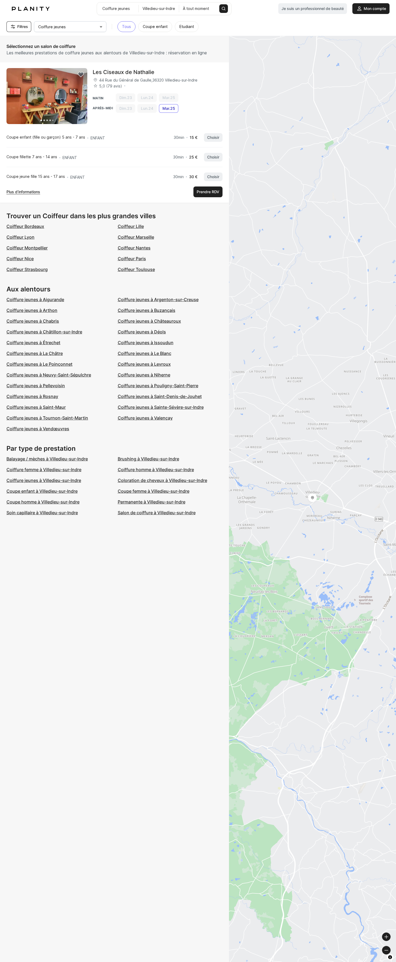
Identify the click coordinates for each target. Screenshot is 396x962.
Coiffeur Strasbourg (27, 269)
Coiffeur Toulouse (136, 269)
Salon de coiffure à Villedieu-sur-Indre (157, 512)
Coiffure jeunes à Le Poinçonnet (39, 364)
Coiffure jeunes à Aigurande (35, 299)
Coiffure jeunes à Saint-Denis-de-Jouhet (160, 396)
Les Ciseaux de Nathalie (123, 72)
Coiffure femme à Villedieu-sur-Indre (43, 469)
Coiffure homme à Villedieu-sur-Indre (156, 469)
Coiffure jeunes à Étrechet (33, 342)
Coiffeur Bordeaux (25, 226)
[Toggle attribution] (390, 957)
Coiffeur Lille (131, 226)
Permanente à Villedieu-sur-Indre (151, 502)
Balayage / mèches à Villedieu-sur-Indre (47, 458)
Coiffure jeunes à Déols (142, 331)
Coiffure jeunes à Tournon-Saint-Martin (47, 418)
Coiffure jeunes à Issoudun (145, 342)
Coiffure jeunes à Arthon (31, 310)
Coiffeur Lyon (20, 237)
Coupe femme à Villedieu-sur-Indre (153, 491)
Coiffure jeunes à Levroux (144, 364)
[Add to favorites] (81, 74)
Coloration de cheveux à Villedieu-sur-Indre (162, 480)
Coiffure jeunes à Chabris (32, 321)
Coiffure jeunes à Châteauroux (149, 321)
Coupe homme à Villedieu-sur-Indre (42, 502)
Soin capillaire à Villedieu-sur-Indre (42, 512)
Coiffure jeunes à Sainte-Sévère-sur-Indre (161, 407)
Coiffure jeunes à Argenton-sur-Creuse (158, 299)
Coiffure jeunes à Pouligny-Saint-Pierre (158, 385)
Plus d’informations (23, 191)
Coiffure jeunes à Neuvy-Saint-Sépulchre (48, 375)
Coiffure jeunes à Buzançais (146, 310)
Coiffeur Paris (132, 258)
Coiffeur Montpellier (27, 248)
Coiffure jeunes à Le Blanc (144, 353)
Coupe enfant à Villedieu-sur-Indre (42, 491)
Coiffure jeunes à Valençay (145, 418)
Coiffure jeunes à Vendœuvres (37, 428)
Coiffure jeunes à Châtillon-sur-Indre (44, 331)
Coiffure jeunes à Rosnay (32, 396)
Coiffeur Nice (20, 258)
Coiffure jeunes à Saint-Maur (36, 407)
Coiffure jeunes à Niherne (144, 375)
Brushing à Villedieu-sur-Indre (148, 458)
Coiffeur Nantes (134, 248)
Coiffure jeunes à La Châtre (34, 353)
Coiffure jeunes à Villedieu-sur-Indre (43, 480)
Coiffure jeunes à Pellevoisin (35, 385)
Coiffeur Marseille (136, 237)
